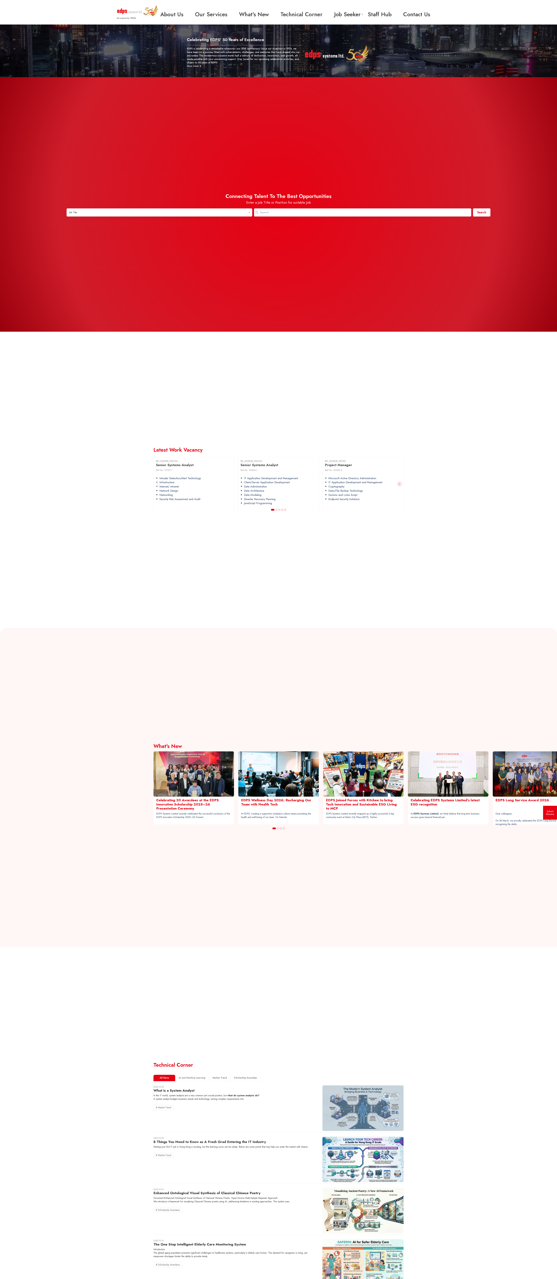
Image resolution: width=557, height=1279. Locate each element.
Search (481, 212)
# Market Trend (163, 1107)
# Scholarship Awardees (168, 1210)
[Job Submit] (550, 813)
